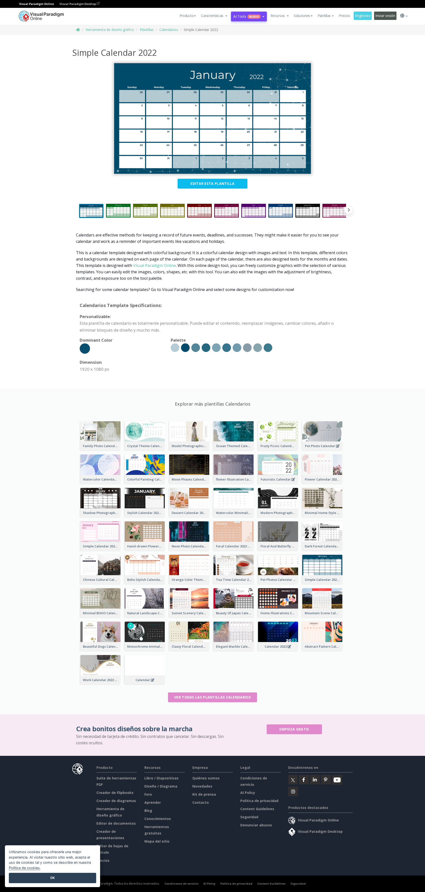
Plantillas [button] (324, 15)
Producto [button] (187, 15)
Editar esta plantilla (212, 183)
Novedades (202, 786)
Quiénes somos (206, 778)
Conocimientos (157, 818)
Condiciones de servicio (181, 883)
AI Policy (247, 792)
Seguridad (249, 817)
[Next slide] (348, 210)
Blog (148, 810)
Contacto (200, 802)
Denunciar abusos (256, 825)
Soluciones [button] (302, 15)
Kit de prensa (204, 794)
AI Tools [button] (246, 16)
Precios (344, 15)
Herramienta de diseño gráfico (110, 29)
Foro (148, 794)
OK (52, 878)
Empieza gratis (294, 729)
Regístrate (362, 15)
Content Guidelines (257, 808)
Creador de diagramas (116, 800)
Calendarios (168, 29)
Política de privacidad (259, 800)
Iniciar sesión (385, 15)
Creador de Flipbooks (115, 792)
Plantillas (147, 29)
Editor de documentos (116, 823)
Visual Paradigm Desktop (78, 4)
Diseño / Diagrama (160, 786)
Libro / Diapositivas (161, 778)
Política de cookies (24, 868)
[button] (214, 16)
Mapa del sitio (156, 841)
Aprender (152, 802)
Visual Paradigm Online (154, 265)
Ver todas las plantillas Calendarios (212, 697)
